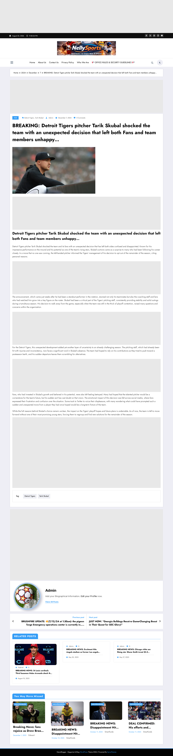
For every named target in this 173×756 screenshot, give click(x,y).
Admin (51, 118)
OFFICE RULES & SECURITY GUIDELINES (113, 62)
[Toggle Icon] (12, 63)
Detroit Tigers (29, 118)
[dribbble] (154, 35)
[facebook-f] (146, 35)
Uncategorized (20, 704)
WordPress (84, 752)
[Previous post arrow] (13, 621)
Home (32, 62)
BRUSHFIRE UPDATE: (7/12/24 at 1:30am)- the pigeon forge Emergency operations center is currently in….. (52, 623)
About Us (42, 62)
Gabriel (20, 667)
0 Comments (80, 118)
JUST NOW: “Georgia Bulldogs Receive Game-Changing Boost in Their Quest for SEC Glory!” (123, 623)
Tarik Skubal (39, 118)
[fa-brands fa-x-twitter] (150, 35)
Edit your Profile (89, 596)
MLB (15, 118)
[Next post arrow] (160, 621)
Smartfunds (70, 738)
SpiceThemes (111, 752)
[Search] (152, 63)
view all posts (51, 602)
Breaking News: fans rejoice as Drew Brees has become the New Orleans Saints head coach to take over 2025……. (27, 729)
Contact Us (53, 62)
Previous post (78, 617)
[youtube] (162, 35)
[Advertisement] (86, 16)
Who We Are (83, 62)
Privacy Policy (68, 62)
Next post (93, 617)
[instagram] (158, 35)
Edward (31, 735)
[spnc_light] (160, 62)
